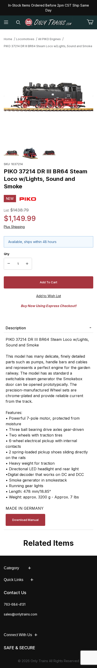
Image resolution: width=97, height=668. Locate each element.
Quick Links (13, 580)
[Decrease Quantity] (8, 264)
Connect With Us (18, 635)
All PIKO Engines (49, 39)
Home (8, 39)
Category (11, 568)
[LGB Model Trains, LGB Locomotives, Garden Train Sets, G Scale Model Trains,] (48, 22)
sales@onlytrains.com (20, 614)
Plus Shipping (14, 227)
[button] (11, 152)
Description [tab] (16, 328)
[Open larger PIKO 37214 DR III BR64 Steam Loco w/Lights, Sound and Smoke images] (48, 96)
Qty (6, 254)
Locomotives (25, 39)
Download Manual (25, 520)
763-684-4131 (14, 604)
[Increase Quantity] (27, 264)
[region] (48, 152)
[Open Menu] (6, 22)
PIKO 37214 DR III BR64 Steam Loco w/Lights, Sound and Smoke (48, 46)
